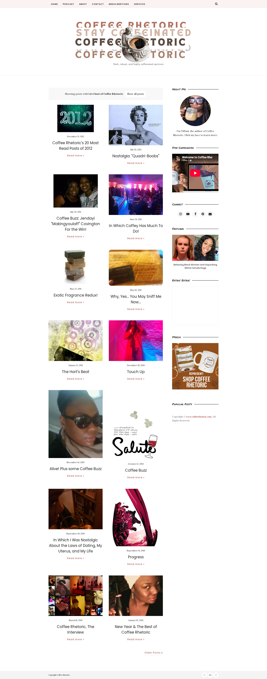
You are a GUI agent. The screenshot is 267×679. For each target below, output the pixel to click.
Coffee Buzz (136, 470)
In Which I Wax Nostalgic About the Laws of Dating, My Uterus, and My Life (75, 545)
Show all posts (135, 93)
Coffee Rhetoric (63, 675)
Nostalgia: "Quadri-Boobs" (135, 156)
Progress (136, 557)
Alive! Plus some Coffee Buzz (76, 468)
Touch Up (136, 371)
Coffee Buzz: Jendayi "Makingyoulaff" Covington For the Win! (75, 224)
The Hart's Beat (75, 371)
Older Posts (152, 652)
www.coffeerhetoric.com (198, 416)
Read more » (75, 155)
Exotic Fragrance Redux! (76, 295)
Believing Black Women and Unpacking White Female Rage (195, 266)
